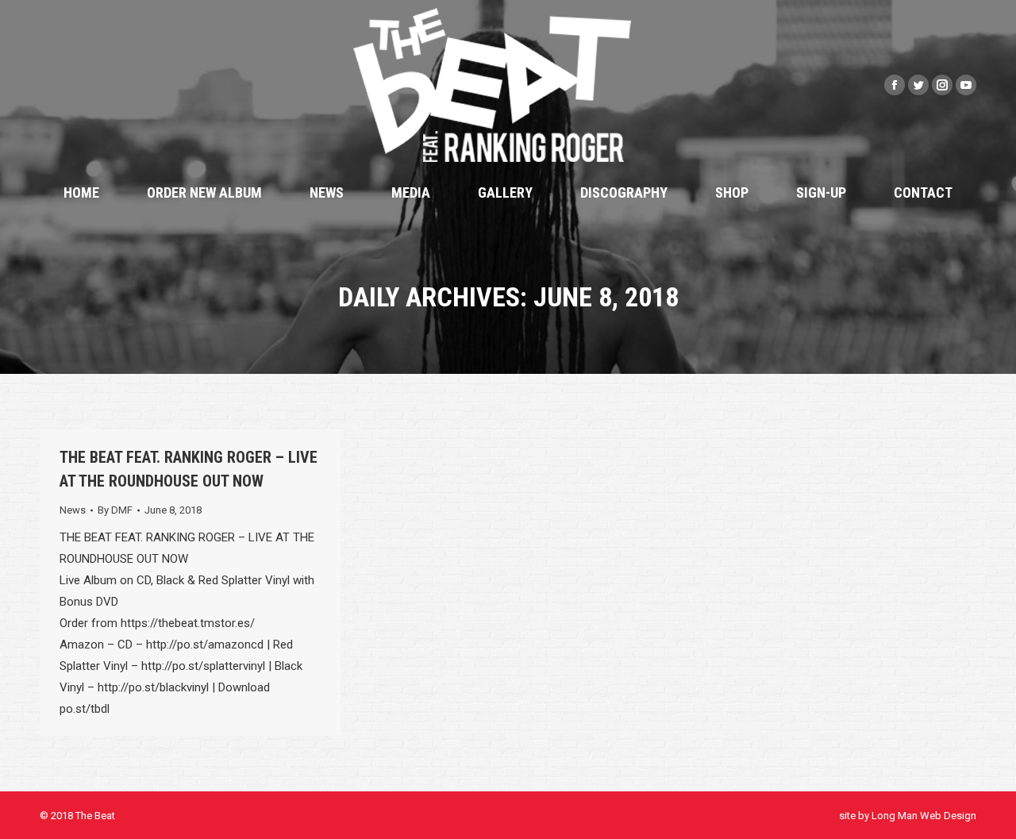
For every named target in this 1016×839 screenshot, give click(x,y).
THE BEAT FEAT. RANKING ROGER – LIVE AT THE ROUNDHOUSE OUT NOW (189, 469)
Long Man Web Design (924, 816)
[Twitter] (918, 85)
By (115, 510)
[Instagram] (942, 85)
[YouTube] (966, 85)
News (73, 510)
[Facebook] (894, 85)
